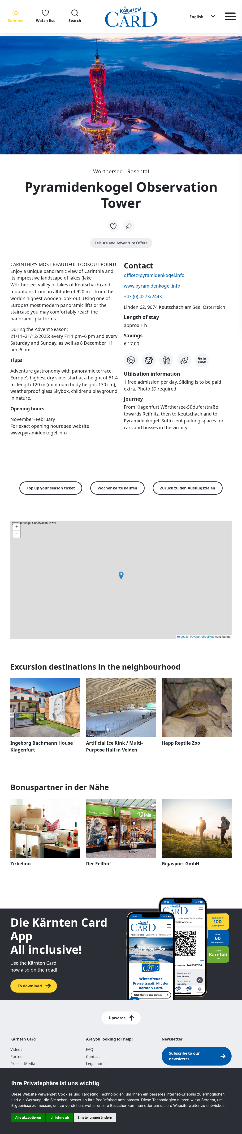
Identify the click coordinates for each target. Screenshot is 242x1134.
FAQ (89, 1049)
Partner (17, 1056)
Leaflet (184, 636)
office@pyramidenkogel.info (154, 275)
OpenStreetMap (204, 636)
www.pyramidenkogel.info (152, 286)
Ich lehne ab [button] (59, 1117)
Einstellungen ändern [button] (95, 1117)
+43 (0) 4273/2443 (143, 296)
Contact (93, 1056)
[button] (202, 16)
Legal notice (97, 1063)
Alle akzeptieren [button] (28, 1117)
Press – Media (22, 1063)
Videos (16, 1049)
